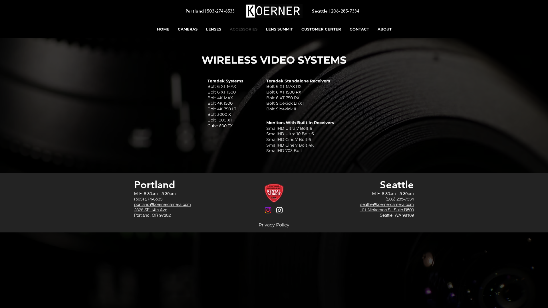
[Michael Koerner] (279, 210)
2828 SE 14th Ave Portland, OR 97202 (152, 212)
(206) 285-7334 (400, 199)
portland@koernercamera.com (162, 204)
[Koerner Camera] (268, 210)
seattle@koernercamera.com (387, 204)
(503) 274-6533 (148, 199)
